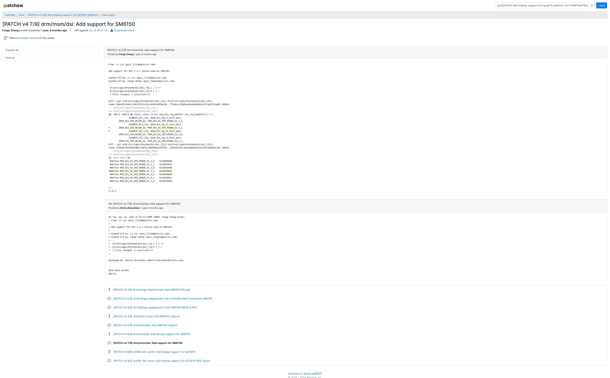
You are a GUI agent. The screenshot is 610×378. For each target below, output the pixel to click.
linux (21, 14)
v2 (90, 30)
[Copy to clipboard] (591, 5)
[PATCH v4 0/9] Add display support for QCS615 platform (63, 14)
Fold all (10, 57)
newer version (29, 37)
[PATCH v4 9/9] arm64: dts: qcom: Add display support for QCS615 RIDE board (161, 360)
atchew (13, 5)
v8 (105, 30)
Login (601, 5)
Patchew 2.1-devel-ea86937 (305, 373)
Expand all (12, 50)
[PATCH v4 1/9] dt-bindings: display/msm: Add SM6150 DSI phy (151, 289)
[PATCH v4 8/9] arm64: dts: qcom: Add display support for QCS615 (154, 351)
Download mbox (124, 30)
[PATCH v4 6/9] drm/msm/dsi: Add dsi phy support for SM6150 (151, 334)
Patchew (10, 14)
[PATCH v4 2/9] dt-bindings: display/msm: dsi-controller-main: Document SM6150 (162, 298)
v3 (94, 30)
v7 (102, 30)
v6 (98, 30)
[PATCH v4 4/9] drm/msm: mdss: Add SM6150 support (146, 316)
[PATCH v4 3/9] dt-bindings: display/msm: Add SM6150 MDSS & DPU (155, 307)
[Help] (594, 5)
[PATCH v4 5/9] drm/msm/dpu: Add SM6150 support (145, 325)
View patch (108, 14)
